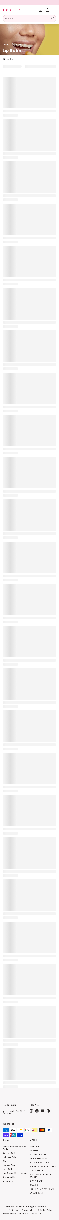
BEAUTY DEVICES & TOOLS (43, 1166)
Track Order (8, 1169)
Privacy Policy (28, 1210)
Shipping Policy (45, 1210)
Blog (5, 1161)
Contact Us (36, 1213)
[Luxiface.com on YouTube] (42, 1111)
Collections (17, 44)
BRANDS (34, 1185)
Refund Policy (9, 1213)
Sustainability (9, 1177)
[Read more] (47, 10)
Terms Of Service (10, 1210)
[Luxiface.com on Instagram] (31, 1111)
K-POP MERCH (37, 1170)
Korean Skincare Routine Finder (14, 1147)
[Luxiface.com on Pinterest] (48, 1111)
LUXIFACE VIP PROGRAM (42, 1189)
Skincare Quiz (9, 1153)
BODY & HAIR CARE (39, 1162)
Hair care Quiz (9, 1157)
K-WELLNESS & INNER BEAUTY (40, 1175)
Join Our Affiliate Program (15, 1173)
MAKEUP (34, 1150)
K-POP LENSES (37, 1181)
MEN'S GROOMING (39, 1158)
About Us (23, 1213)
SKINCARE (35, 1146)
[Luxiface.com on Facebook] (37, 1111)
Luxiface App (9, 1165)
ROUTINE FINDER (38, 1154)
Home (5, 44)
